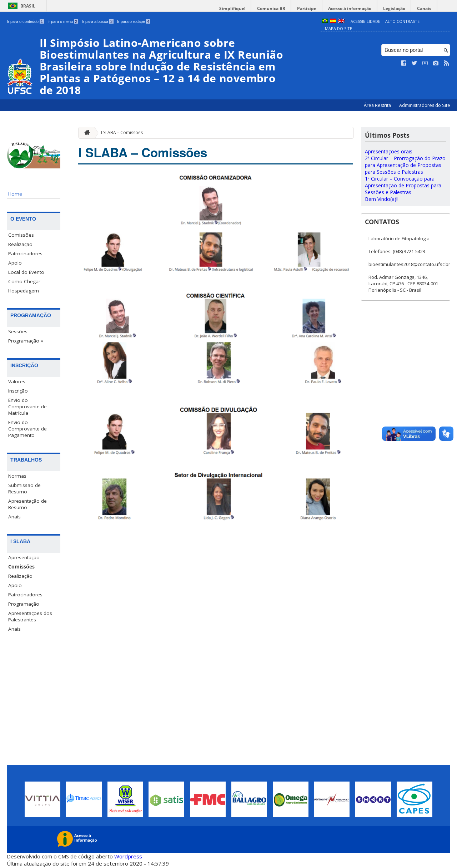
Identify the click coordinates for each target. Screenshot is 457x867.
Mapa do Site (338, 28)
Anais (14, 516)
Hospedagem (23, 290)
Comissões (21, 235)
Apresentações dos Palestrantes (30, 616)
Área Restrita (378, 105)
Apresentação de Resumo (27, 504)
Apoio (15, 263)
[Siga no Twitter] (414, 63)
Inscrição (18, 391)
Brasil (27, 6)
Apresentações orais (388, 151)
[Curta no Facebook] (404, 63)
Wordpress (128, 856)
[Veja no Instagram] (436, 63)
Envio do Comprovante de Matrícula (27, 406)
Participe (306, 8)
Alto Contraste (402, 21)
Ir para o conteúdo (25, 21)
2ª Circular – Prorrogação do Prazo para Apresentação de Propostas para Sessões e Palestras (405, 165)
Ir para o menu (62, 21)
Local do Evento (26, 272)
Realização (20, 244)
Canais (424, 8)
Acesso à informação (349, 8)
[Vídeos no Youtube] (425, 63)
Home (15, 194)
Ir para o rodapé (133, 21)
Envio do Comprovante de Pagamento (27, 428)
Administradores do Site (424, 105)
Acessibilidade (365, 21)
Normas (17, 476)
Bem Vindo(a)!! (381, 199)
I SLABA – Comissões (122, 132)
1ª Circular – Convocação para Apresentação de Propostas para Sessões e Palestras (403, 185)
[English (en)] (341, 21)
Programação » (25, 341)
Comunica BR (271, 8)
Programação (23, 604)
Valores (16, 381)
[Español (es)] (333, 21)
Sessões (17, 331)
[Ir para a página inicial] (85, 132)
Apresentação (24, 557)
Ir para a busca (97, 21)
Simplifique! (232, 8)
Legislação (394, 8)
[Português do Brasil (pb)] (325, 21)
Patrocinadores (25, 253)
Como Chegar (24, 281)
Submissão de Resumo (24, 488)
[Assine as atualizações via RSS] (447, 63)
